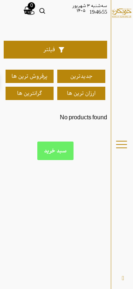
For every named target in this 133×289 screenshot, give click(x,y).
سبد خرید (55, 150)
